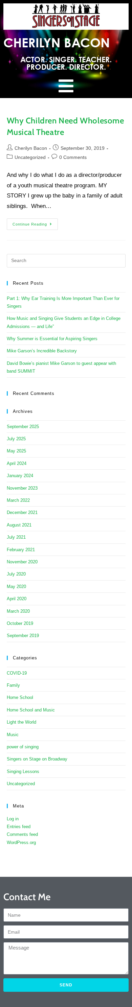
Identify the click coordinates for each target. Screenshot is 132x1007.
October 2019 (20, 623)
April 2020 (16, 598)
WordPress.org (21, 842)
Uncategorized (30, 157)
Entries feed (18, 826)
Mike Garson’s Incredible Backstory (42, 350)
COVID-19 (17, 673)
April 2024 (16, 463)
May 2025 (16, 450)
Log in (13, 818)
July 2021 (16, 537)
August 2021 (19, 525)
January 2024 (20, 475)
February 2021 (21, 549)
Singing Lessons (23, 771)
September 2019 (23, 635)
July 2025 (16, 438)
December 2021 (22, 512)
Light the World (21, 722)
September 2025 (23, 426)
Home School (20, 697)
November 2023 (22, 488)
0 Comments (73, 157)
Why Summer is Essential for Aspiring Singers (52, 338)
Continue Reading (35, 222)
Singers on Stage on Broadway (37, 759)
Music (13, 734)
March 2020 (18, 611)
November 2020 (22, 561)
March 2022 (18, 500)
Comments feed (22, 834)
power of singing (23, 746)
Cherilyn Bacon (31, 148)
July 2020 (16, 574)
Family (13, 685)
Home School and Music (31, 709)
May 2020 (16, 586)
